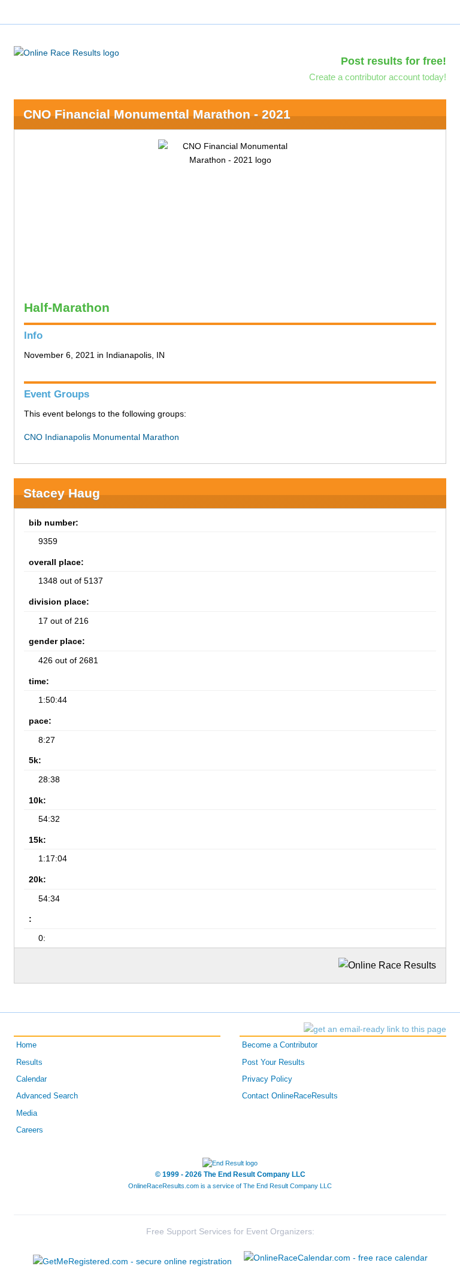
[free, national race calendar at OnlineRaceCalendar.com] (336, 1257)
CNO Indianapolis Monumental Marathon (101, 437)
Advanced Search (47, 1096)
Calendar (31, 1079)
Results (29, 1062)
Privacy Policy (267, 1079)
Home (26, 1045)
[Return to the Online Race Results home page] (66, 52)
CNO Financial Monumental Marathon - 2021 (156, 114)
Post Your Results (273, 1062)
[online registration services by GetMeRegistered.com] (132, 1257)
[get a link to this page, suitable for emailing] (375, 1029)
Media (26, 1113)
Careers (29, 1130)
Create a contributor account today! (377, 77)
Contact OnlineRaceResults (290, 1096)
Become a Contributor (279, 1045)
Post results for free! (393, 61)
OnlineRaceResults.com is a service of (230, 1185)
